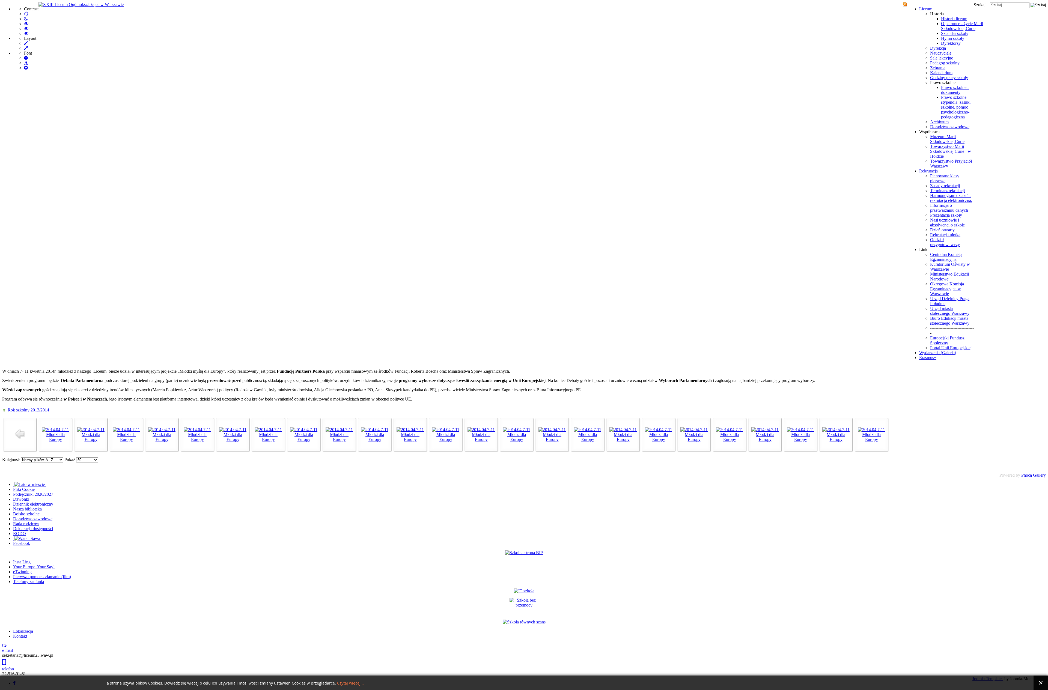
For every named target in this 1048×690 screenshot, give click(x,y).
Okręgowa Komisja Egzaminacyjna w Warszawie (947, 289)
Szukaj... (981, 4)
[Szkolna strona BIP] (524, 552)
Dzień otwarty (942, 230)
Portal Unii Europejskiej (951, 347)
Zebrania (937, 67)
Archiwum (939, 122)
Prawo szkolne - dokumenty (955, 90)
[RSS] (905, 5)
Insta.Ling (22, 562)
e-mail (7, 650)
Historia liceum (954, 18)
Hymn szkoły (952, 38)
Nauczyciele (940, 53)
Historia (937, 13)
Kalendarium (941, 72)
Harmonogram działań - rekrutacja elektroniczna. (951, 198)
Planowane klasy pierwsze (944, 178)
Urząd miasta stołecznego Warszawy (949, 311)
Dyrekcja (938, 48)
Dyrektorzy (951, 43)
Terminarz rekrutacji (947, 190)
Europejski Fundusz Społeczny (947, 340)
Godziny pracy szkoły (949, 77)
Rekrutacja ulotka (945, 234)
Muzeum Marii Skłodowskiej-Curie (947, 139)
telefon (8, 669)
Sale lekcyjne (941, 58)
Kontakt (20, 636)
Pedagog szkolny (945, 63)
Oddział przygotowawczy (945, 242)
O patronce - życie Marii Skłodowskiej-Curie (962, 26)
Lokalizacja (23, 631)
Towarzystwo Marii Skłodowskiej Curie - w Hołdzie (950, 151)
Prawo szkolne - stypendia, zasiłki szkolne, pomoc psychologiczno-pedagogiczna (955, 107)
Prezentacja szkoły (946, 215)
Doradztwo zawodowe (949, 126)
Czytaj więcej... (350, 683)
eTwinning (22, 571)
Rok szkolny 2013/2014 (28, 410)
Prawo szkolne (942, 82)
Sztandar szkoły (954, 33)
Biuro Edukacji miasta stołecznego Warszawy (949, 320)
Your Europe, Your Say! (34, 566)
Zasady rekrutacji (945, 185)
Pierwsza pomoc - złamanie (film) (42, 576)
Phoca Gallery (1033, 475)
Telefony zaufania (28, 581)
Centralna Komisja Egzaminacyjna (946, 257)
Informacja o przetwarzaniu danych (949, 208)
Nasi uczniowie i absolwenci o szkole (947, 222)
